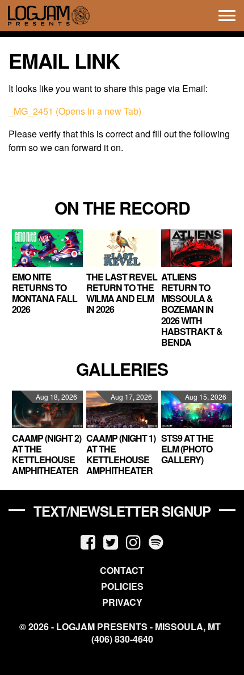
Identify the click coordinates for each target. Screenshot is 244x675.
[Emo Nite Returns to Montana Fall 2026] (47, 248)
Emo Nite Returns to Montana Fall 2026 (44, 293)
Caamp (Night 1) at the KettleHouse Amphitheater (120, 454)
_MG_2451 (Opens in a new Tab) (75, 111)
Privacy (122, 602)
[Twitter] (110, 541)
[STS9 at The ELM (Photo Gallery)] (196, 409)
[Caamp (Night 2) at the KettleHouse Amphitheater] (47, 409)
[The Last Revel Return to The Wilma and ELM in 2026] (121, 248)
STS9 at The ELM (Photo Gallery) (187, 448)
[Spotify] (156, 541)
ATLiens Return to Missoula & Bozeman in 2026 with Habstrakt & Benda (191, 309)
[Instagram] (133, 541)
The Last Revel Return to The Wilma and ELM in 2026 (121, 293)
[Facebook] (88, 541)
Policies (122, 586)
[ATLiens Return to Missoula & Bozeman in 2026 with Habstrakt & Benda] (196, 248)
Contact (122, 570)
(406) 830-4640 (122, 639)
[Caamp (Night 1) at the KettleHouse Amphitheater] (121, 409)
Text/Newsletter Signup (122, 511)
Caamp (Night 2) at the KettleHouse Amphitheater (46, 454)
